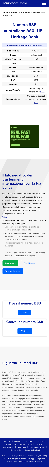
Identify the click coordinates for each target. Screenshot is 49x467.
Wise (42, 92)
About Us (17, 441)
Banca (27, 12)
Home (5, 12)
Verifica (24, 331)
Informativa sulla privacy (34, 441)
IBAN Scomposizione (37, 447)
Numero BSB (16, 12)
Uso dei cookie (10, 444)
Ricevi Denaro (29, 263)
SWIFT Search (8, 447)
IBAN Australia (15, 450)
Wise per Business (12, 271)
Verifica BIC (21, 447)
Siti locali (7, 441)
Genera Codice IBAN (32, 450)
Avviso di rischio (26, 444)
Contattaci (39, 444)
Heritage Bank (39, 12)
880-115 (8, 15)
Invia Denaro (10, 263)
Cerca (24, 312)
